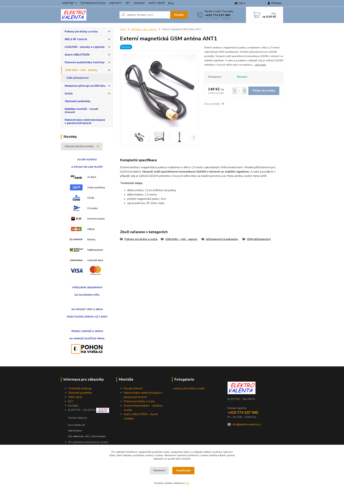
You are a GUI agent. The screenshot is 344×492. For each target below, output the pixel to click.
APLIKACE (139, 3)
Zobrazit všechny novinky (79, 146)
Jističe (69, 93)
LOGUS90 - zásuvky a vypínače (85, 47)
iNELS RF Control (76, 39)
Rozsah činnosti (133, 388)
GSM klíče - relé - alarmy (81, 70)
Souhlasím (183, 470)
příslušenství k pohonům (222, 239)
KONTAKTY (115, 3)
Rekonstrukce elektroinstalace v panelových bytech (85, 121)
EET (128, 3)
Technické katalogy (80, 388)
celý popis (260, 64)
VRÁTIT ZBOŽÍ (156, 3)
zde (187, 483)
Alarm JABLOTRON (77, 54)
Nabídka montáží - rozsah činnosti (81, 110)
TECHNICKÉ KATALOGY (93, 3)
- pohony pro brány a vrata (188, 388)
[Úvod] (88, 15)
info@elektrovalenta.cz (247, 424)
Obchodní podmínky (77, 101)
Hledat (179, 15)
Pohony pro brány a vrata (81, 31)
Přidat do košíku (264, 91)
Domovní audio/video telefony (84, 62)
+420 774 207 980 (217, 15)
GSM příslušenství (77, 78)
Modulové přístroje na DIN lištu (85, 86)
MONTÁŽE (68, 3)
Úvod (123, 29)
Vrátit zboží (75, 397)
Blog (170, 3)
